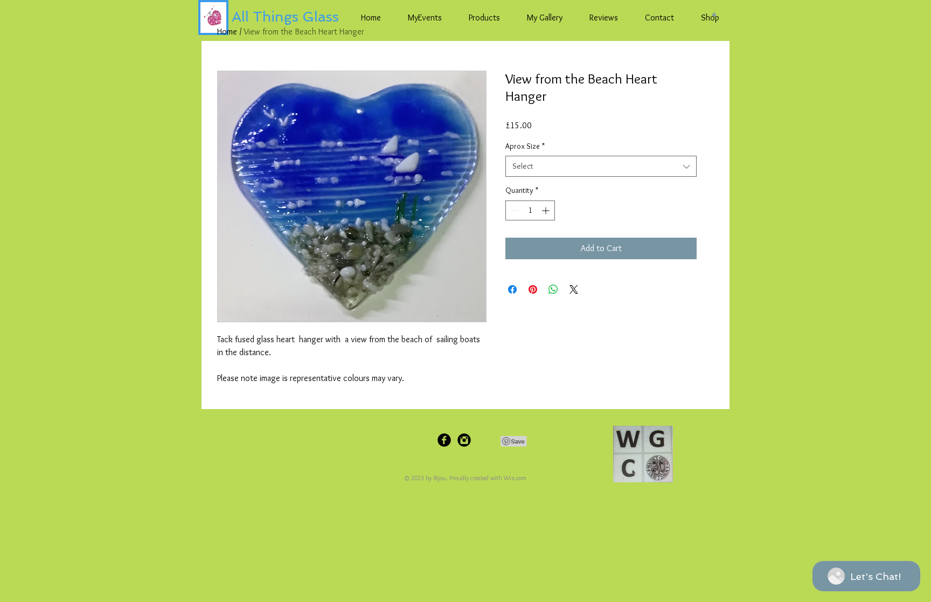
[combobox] (601, 166)
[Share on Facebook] (512, 289)
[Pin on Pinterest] (532, 289)
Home (227, 31)
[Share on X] (573, 289)
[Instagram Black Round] (464, 440)
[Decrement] (513, 210)
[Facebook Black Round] (444, 440)
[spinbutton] (530, 210)
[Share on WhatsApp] (553, 289)
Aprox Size (525, 146)
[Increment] (546, 210)
